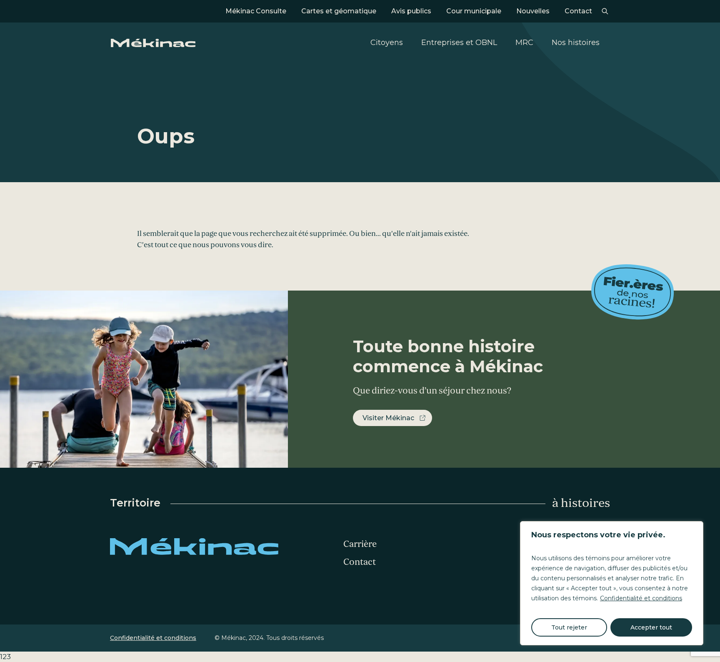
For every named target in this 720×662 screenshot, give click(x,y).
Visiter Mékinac (388, 418)
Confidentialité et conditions (641, 598)
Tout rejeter (569, 627)
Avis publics (411, 11)
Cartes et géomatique (338, 11)
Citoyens (386, 42)
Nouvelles (533, 11)
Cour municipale (473, 11)
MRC (524, 42)
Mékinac (153, 43)
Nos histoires (576, 42)
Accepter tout (651, 627)
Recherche (605, 11)
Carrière (360, 544)
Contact (578, 11)
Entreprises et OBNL (459, 42)
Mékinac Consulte (255, 11)
